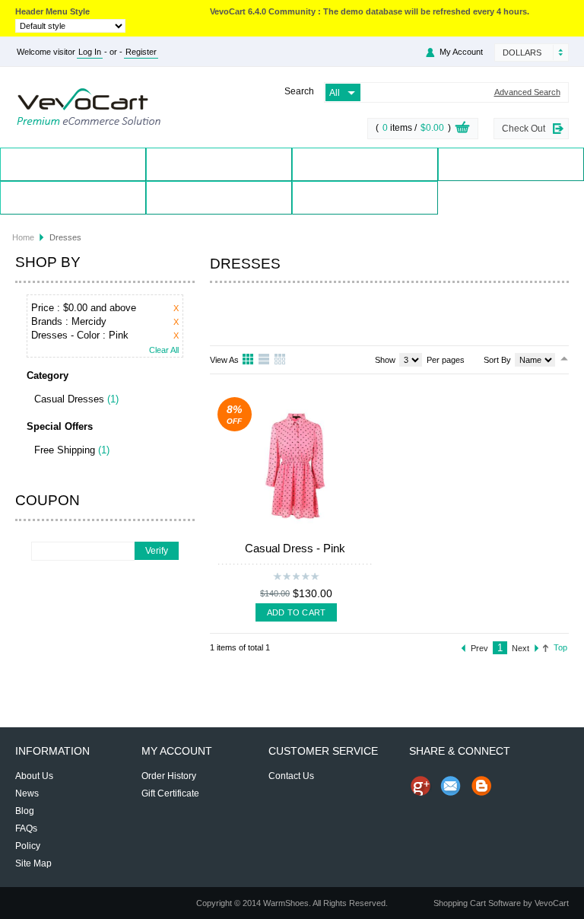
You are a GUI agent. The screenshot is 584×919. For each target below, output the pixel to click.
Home (73, 164)
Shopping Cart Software (477, 903)
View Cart (462, 129)
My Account (73, 197)
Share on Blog (481, 785)
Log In (89, 51)
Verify (156, 550)
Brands (365, 164)
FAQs (26, 828)
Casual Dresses (69, 399)
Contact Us (219, 197)
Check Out (523, 128)
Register (141, 51)
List (265, 360)
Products (219, 164)
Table (281, 360)
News (27, 793)
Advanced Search (527, 92)
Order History (168, 776)
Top (560, 647)
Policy (27, 846)
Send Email (451, 785)
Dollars (522, 52)
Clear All (164, 350)
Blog (365, 197)
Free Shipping (64, 450)
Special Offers (511, 164)
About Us (34, 776)
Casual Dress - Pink (295, 548)
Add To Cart (296, 612)
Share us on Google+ (420, 785)
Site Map (33, 863)
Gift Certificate (170, 793)
